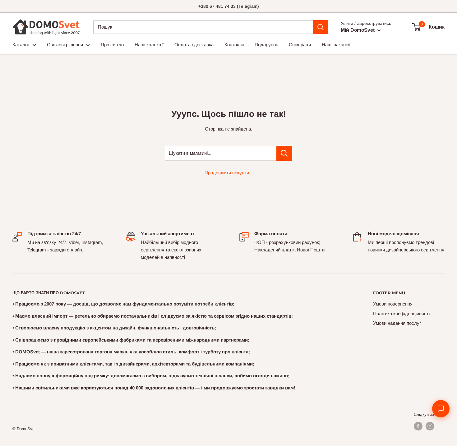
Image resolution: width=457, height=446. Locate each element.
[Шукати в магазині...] (284, 153)
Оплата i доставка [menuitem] (194, 44)
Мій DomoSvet (358, 30)
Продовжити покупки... (229, 172)
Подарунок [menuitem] (266, 44)
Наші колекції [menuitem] (149, 44)
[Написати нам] (441, 408)
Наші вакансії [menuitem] (336, 44)
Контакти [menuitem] (234, 44)
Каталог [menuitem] (20, 44)
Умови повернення (393, 303)
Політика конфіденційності (401, 313)
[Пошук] (320, 27)
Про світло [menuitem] (112, 44)
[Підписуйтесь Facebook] (418, 426)
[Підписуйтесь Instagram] (430, 426)
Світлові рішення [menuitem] (65, 44)
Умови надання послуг (397, 323)
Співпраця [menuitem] (300, 44)
